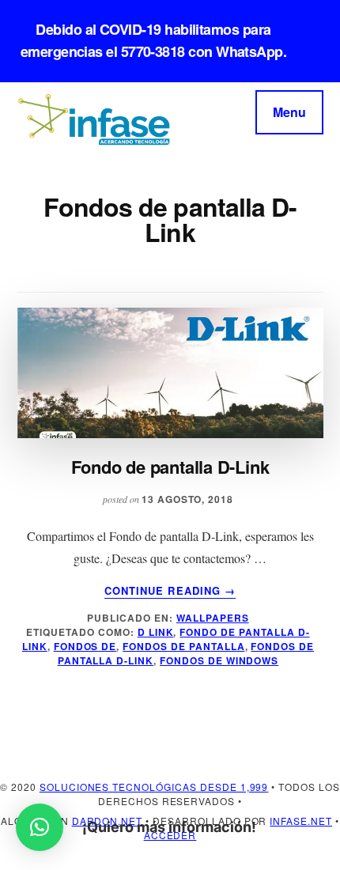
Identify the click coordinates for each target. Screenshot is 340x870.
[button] (39, 827)
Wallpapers (212, 618)
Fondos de (85, 646)
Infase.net (301, 820)
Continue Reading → (170, 591)
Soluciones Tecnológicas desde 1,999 (154, 786)
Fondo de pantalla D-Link (170, 466)
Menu (289, 112)
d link (156, 632)
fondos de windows (219, 660)
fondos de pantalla (183, 646)
